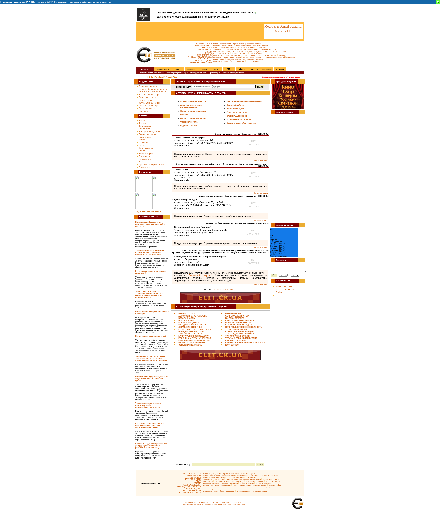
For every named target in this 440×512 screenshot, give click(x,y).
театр (225, 57)
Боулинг (143, 151)
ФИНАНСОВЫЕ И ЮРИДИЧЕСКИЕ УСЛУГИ (245, 343)
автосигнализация (235, 51)
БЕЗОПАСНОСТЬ (186, 318)
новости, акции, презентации (152, 73)
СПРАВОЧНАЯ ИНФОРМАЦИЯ (239, 331)
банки (215, 47)
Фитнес (142, 145)
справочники (255, 55)
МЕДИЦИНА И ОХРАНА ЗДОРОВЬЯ (194, 338)
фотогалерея (215, 73)
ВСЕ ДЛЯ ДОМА (205, 59)
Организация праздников (151, 164)
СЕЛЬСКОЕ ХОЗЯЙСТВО (237, 316)
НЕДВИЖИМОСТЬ (204, 46)
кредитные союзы (228, 47)
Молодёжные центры (149, 131)
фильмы (282, 55)
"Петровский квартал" (200, 275)
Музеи (142, 120)
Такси (141, 162)
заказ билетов (255, 57)
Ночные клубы (146, 153)
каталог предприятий (222, 44)
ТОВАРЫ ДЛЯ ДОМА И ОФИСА (239, 334)
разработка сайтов (253, 44)
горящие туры (241, 49)
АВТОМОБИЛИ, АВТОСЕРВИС (192, 316)
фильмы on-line (275, 485)
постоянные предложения (250, 479)
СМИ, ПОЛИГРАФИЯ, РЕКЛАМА (239, 320)
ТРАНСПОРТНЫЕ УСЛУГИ (237, 336)
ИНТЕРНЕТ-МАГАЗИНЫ (201, 63)
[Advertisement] (199, 31)
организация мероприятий (274, 57)
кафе (226, 61)
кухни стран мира (254, 61)
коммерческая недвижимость (239, 46)
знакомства (290, 57)
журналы (225, 55)
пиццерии (240, 61)
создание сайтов (228, 73)
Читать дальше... (261, 161)
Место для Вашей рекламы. (283, 26)
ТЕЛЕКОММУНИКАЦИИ (236, 329)
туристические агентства (223, 49)
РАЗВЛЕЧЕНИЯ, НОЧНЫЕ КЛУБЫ (194, 340)
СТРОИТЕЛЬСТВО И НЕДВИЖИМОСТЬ (243, 327)
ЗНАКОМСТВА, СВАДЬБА (190, 334)
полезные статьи (260, 491)
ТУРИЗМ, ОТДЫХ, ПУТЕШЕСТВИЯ (241, 338)
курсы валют (261, 47)
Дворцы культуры (147, 134)
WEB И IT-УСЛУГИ (186, 314)
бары (232, 61)
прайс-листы (238, 44)
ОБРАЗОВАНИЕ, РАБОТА (190, 345)
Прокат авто (145, 159)
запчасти (276, 51)
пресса (216, 55)
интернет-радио (269, 55)
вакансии (244, 53)
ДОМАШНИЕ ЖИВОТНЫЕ (190, 327)
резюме (235, 53)
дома (224, 46)
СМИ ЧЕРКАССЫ (204, 55)
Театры (142, 123)
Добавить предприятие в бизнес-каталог (282, 76)
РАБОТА (209, 53)
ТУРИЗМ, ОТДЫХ (204, 49)
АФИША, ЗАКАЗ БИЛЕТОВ (200, 57)
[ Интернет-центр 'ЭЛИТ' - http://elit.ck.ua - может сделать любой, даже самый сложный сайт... (56, 2)
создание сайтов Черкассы (246, 473)
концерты (217, 57)
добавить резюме (247, 483)
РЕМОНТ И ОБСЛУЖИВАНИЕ (191, 343)
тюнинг (267, 51)
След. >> (232, 289)
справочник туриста (267, 49)
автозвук (248, 51)
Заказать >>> (283, 31)
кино (232, 57)
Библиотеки (144, 129)
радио (245, 55)
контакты (240, 73)
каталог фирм (218, 59)
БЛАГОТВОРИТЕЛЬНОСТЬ (238, 323)
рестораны (217, 61)
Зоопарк (143, 140)
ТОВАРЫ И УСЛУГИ (203, 44)
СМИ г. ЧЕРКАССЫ (192, 485)
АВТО (210, 51)
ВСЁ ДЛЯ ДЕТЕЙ (186, 320)
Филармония (145, 126)
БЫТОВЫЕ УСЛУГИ (234, 318)
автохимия (258, 51)
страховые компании (245, 47)
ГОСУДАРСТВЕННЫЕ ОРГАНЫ (192, 325)
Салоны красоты (147, 148)
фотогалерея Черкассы (241, 489)
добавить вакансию (263, 483)
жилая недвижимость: (212, 475)
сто (225, 51)
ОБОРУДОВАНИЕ (233, 314)
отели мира (253, 49)
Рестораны (144, 156)
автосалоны (218, 51)
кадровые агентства (221, 53)
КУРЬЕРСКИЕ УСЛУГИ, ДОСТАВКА (194, 329)
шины (284, 51)
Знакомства (144, 167)
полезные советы (234, 59)
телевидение (235, 55)
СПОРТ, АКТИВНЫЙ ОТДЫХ (238, 325)
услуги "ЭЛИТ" (202, 73)
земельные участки (260, 46)
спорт (238, 57)
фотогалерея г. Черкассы (253, 59)
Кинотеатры (145, 137)
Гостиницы (144, 142)
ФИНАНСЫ (207, 47)
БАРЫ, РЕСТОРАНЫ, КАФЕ (191, 331)
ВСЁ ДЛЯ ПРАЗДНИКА (188, 323)
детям (245, 57)
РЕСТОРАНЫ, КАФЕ (203, 61)
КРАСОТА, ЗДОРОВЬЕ (235, 340)
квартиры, (217, 46)
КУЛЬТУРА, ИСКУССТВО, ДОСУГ (193, 336)
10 (227, 289)
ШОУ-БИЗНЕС (232, 345)
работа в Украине (257, 53)
